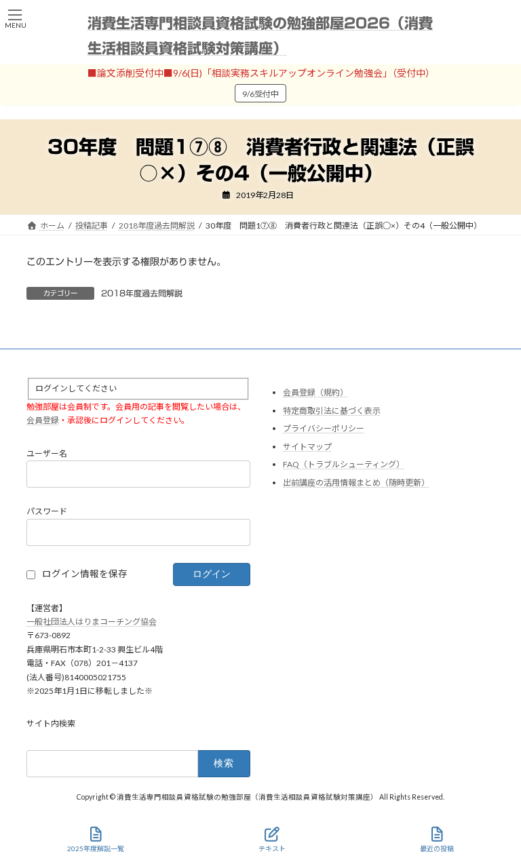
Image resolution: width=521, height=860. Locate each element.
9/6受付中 (260, 94)
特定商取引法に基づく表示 (332, 410)
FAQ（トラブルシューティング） (343, 464)
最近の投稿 (437, 848)
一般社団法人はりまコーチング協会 (91, 622)
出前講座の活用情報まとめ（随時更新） (356, 482)
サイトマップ (307, 446)
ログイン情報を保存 (85, 573)
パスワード (46, 511)
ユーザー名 (46, 453)
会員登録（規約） (315, 392)
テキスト (272, 848)
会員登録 (42, 420)
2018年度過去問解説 (141, 293)
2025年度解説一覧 (95, 848)
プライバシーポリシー (323, 428)
